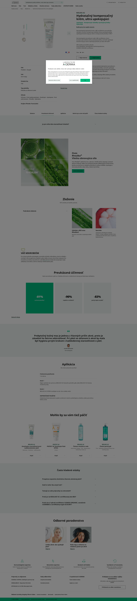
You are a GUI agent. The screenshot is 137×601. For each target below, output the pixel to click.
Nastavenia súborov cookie (54, 80)
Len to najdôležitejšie (74, 80)
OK (85, 80)
